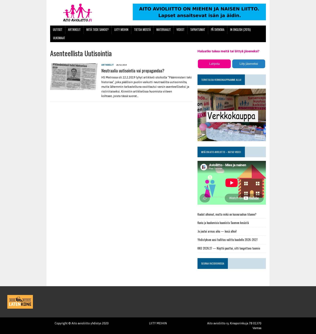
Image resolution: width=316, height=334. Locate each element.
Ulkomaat (59, 38)
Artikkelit (74, 29)
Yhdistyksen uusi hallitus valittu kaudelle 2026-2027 (228, 240)
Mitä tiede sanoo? (97, 29)
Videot (180, 29)
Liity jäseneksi (249, 63)
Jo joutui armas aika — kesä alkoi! (217, 231)
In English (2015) (240, 29)
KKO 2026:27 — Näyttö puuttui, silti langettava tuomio (229, 248)
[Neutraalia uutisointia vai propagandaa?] (74, 87)
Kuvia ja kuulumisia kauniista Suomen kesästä (223, 223)
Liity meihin (121, 29)
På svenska (217, 29)
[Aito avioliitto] (84, 13)
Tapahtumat (197, 29)
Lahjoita (214, 63)
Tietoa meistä (142, 29)
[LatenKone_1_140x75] (20, 302)
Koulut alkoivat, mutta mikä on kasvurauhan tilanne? (227, 214)
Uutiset (57, 29)
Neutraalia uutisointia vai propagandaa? (132, 70)
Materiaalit (163, 29)
